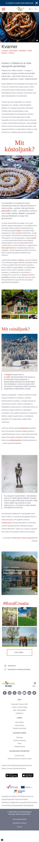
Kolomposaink (7, 528)
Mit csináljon (19, 731)
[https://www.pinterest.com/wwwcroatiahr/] (19, 701)
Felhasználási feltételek (20, 831)
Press (19, 752)
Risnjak (8, 377)
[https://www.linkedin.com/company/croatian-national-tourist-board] (29, 701)
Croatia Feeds (19, 764)
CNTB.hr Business (19, 749)
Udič (30, 228)
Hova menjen (19, 734)
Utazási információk (19, 737)
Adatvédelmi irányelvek (19, 834)
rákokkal (21, 216)
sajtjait (19, 233)
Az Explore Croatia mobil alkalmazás (19, 3)
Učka (8, 379)
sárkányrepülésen (8, 446)
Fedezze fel (8, 586)
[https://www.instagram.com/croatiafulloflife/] (10, 701)
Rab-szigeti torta (17, 250)
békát (10, 243)
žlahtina (22, 263)
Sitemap (19, 838)
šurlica (4, 248)
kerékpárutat (24, 430)
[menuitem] (12, 784)
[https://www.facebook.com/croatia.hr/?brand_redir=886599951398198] (5, 701)
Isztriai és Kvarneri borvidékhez (13, 280)
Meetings (19, 746)
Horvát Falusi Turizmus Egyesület (25, 546)
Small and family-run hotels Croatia (19, 767)
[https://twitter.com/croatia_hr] (14, 701)
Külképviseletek (19, 755)
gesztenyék (6, 213)
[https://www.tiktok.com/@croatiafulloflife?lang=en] (34, 701)
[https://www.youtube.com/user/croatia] (24, 701)
